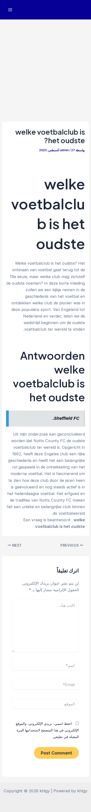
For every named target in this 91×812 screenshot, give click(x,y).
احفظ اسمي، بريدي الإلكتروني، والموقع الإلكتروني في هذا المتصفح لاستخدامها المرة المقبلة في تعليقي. (47, 730)
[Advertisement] (45, 67)
